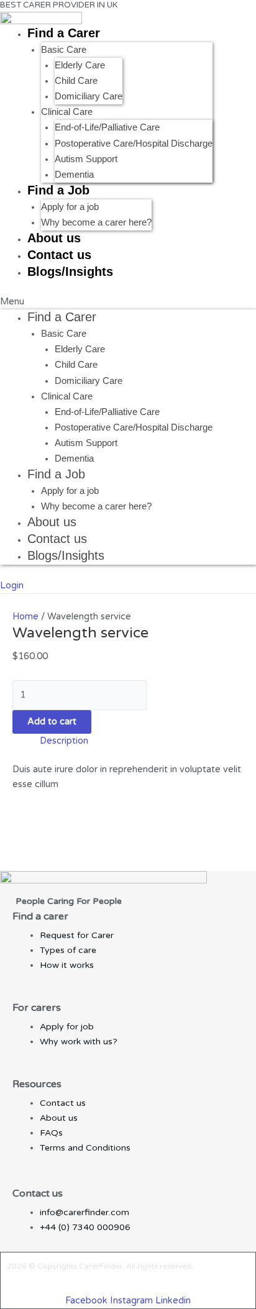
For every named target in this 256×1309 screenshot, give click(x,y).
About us (54, 238)
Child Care (76, 81)
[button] (128, 301)
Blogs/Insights (70, 271)
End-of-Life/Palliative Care (107, 127)
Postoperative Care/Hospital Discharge (134, 143)
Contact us (59, 255)
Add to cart (51, 721)
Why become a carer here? (96, 222)
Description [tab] (64, 741)
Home (25, 616)
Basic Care (63, 50)
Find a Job (58, 190)
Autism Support (86, 159)
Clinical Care (67, 112)
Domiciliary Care (88, 96)
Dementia (74, 175)
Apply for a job (70, 207)
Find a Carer (63, 33)
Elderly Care (80, 65)
